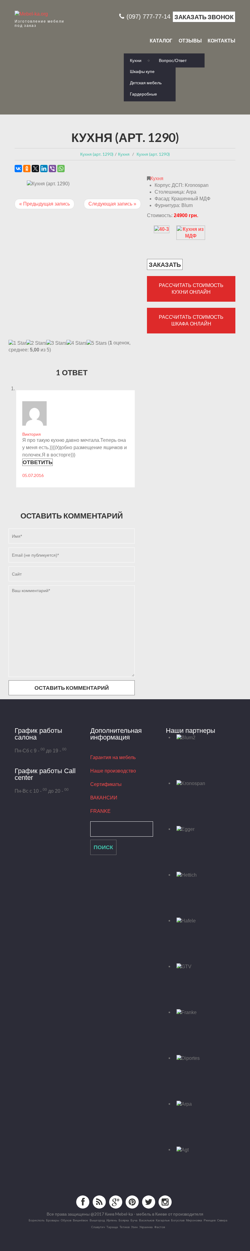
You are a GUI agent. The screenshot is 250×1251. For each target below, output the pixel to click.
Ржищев (210, 1220)
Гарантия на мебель (113, 757)
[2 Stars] (36, 343)
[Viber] (52, 168)
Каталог (161, 40)
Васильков (146, 1220)
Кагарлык (163, 1220)
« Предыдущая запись (44, 203)
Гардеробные (143, 93)
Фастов (159, 1227)
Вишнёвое (80, 1220)
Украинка (146, 1227)
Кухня (156, 178)
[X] (35, 168)
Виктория (31, 434)
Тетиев (125, 1227)
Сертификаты (106, 784)
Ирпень (111, 1220)
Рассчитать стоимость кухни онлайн (191, 289)
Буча (134, 1220)
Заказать (165, 264)
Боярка (124, 1220)
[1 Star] (17, 343)
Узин (134, 1227)
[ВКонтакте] (18, 168)
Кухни (135, 60)
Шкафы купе (142, 71)
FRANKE (100, 811)
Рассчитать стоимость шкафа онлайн (191, 320)
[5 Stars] (97, 343)
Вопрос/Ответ (173, 60)
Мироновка (194, 1220)
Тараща (112, 1227)
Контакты (221, 40)
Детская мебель (146, 82)
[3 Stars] (56, 343)
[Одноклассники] (26, 168)
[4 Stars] (76, 343)
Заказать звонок (204, 16)
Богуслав (177, 1220)
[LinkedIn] (44, 168)
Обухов (66, 1220)
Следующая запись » (112, 203)
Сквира (222, 1220)
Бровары (52, 1220)
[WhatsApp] (61, 168)
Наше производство (113, 770)
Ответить (37, 462)
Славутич (98, 1227)
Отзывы (190, 40)
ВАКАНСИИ (103, 797)
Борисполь (37, 1220)
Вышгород (97, 1220)
